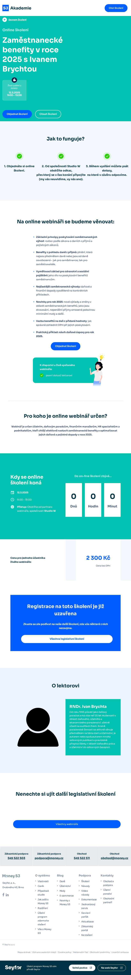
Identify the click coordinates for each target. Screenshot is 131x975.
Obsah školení (48, 113)
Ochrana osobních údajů (44, 952)
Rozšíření (43, 908)
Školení (85, 881)
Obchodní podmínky (100, 952)
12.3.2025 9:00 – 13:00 (14, 90)
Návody (85, 886)
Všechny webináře (67, 824)
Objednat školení (17, 113)
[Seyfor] (13, 967)
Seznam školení (17, 19)
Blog (60, 875)
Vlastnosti (43, 881)
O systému (42, 875)
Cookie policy (64, 952)
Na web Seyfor (109, 967)
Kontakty (107, 875)
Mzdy (62, 890)
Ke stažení (86, 935)
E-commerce (67, 895)
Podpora (85, 875)
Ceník (41, 886)
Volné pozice (79, 967)
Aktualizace (87, 921)
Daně (62, 881)
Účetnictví (65, 886)
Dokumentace (89, 899)
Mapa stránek (24, 952)
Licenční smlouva (120, 952)
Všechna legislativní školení (67, 638)
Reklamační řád (80, 952)
